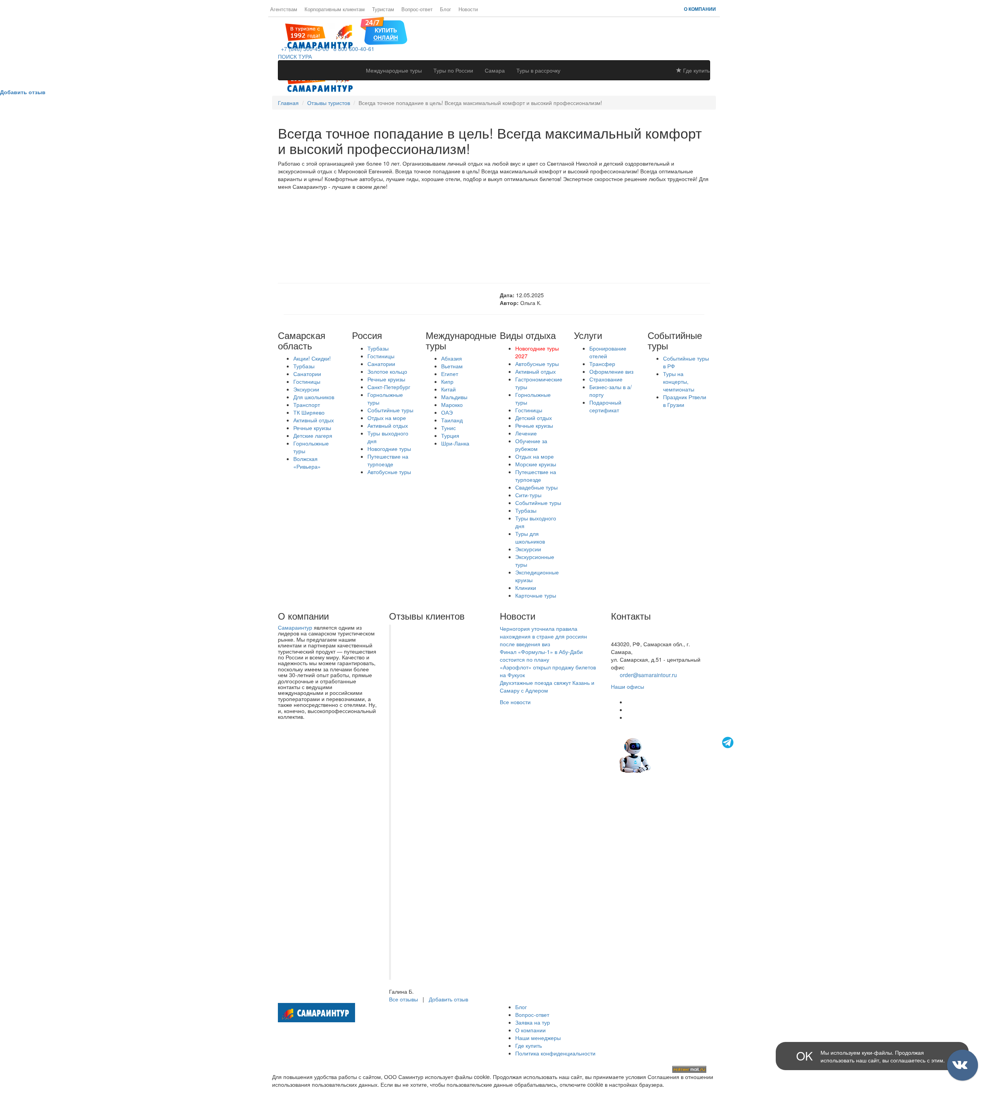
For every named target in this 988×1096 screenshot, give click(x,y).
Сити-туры (528, 495)
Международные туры (394, 70)
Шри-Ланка (455, 443)
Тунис (448, 428)
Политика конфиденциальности (555, 1053)
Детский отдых (533, 418)
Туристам (383, 9)
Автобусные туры (389, 472)
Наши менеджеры (538, 1038)
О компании (700, 8)
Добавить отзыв (448, 999)
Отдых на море (386, 418)
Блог (445, 9)
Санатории (307, 374)
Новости (468, 9)
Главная (288, 103)
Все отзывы (403, 999)
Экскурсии (306, 389)
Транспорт (306, 404)
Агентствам (283, 9)
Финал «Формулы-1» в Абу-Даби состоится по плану (541, 655)
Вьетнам (452, 366)
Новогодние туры (389, 448)
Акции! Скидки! (312, 358)
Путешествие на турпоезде (387, 460)
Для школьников (313, 397)
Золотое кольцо (387, 371)
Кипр (447, 381)
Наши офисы (627, 686)
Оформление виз (611, 371)
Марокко (452, 404)
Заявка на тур (532, 1022)
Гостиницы (306, 381)
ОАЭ (447, 412)
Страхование (606, 379)
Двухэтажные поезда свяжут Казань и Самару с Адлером (547, 686)
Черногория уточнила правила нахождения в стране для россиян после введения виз (543, 636)
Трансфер (602, 364)
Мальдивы (454, 397)
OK (804, 1055)
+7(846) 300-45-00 (634, 628)
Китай (448, 389)
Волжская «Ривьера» (307, 462)
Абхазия (451, 358)
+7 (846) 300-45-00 (303, 49)
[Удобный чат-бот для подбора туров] (677, 754)
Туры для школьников (530, 537)
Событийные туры (390, 410)
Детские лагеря (312, 435)
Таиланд (452, 420)
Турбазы (304, 366)
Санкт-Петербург (388, 387)
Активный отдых (313, 420)
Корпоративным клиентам (335, 9)
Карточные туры (535, 595)
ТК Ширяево (309, 412)
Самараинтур (295, 627)
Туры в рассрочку (538, 70)
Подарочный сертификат (605, 406)
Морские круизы (535, 464)
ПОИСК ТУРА (295, 56)
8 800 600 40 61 (631, 636)
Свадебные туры (536, 487)
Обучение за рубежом (531, 444)
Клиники (525, 587)
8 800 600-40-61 (352, 49)
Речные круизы (312, 428)
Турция (450, 435)
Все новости (515, 702)
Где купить (696, 70)
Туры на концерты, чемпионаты (678, 381)
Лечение (526, 433)
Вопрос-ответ (417, 9)
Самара (495, 70)
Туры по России (453, 70)
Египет (449, 374)
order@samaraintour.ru (648, 675)
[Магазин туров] (384, 30)
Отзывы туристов (328, 103)
